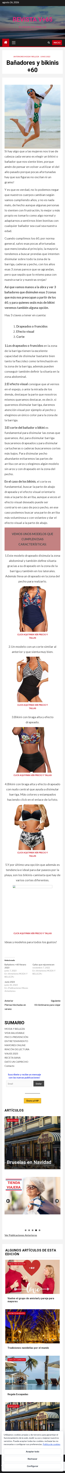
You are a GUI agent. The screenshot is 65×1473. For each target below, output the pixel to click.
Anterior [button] (8, 1201)
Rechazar (32, 1459)
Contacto (9, 1065)
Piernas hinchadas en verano (15, 1004)
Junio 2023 (10, 982)
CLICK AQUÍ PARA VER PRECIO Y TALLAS (32, 775)
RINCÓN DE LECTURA (17, 1049)
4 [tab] (36, 1230)
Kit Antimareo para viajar (47, 1002)
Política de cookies (51, 1444)
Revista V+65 (32, 19)
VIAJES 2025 (11, 1053)
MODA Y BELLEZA (15, 1028)
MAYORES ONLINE (15, 1045)
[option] (32, 1144)
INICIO (57, 42)
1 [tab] (25, 1230)
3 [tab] (32, 1230)
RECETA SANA (13, 1057)
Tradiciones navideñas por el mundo (28, 1347)
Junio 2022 (45, 56)
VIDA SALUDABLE (14, 1032)
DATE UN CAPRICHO (16, 1061)
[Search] (49, 43)
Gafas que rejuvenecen (43, 964)
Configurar (32, 1466)
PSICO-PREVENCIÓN (16, 1036)
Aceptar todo (32, 1451)
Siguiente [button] (56, 1201)
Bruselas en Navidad (29, 1162)
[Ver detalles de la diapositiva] (32, 1195)
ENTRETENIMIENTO (16, 1041)
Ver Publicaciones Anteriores (21, 1235)
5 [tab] (39, 1230)
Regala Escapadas (18, 1394)
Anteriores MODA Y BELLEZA (26, 56)
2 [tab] (29, 1230)
